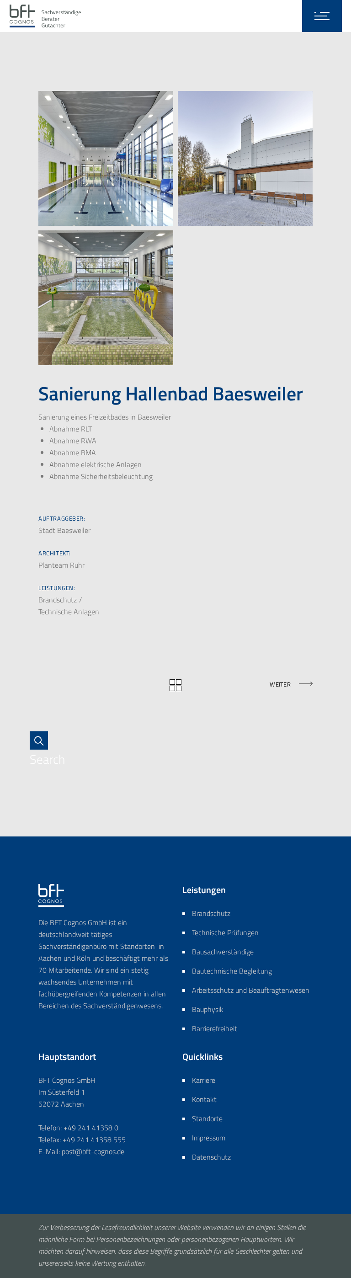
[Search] (43, 740)
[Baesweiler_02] (106, 158)
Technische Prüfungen (225, 932)
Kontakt (204, 1099)
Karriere (203, 1080)
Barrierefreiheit (214, 1028)
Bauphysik (207, 1009)
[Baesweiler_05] (245, 158)
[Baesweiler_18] (106, 297)
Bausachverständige (223, 951)
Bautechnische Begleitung (232, 970)
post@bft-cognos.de (93, 1151)
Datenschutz (211, 1156)
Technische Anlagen (68, 611)
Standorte (207, 1118)
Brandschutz (58, 599)
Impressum (208, 1137)
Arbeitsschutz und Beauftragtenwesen (250, 990)
